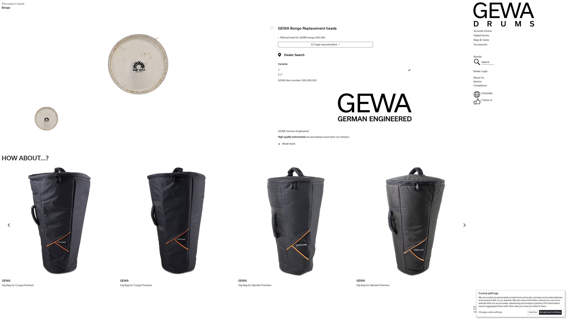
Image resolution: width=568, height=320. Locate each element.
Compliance (480, 85)
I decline (533, 312)
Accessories (480, 44)
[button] (519, 94)
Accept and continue (550, 312)
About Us (478, 78)
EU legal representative (324, 44)
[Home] (503, 14)
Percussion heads (13, 4)
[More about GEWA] (375, 107)
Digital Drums (481, 35)
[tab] (375, 70)
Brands (478, 57)
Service (477, 81)
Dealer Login (480, 71)
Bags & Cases (481, 40)
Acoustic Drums (483, 31)
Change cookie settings (490, 312)
